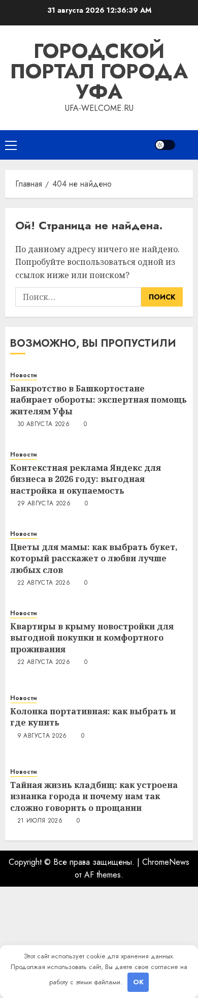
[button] (11, 144)
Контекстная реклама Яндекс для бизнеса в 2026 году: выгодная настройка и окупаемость (85, 479)
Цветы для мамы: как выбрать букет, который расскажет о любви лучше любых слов (94, 558)
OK (138, 982)
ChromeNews (165, 862)
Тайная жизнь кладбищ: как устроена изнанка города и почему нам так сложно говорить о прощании (94, 796)
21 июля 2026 (39, 821)
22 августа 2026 (43, 583)
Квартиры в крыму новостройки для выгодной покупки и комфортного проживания (92, 638)
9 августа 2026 (42, 736)
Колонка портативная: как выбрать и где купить (93, 717)
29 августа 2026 (44, 504)
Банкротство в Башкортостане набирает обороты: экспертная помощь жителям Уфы (98, 400)
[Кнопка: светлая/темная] (165, 145)
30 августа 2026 (43, 424)
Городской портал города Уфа (99, 71)
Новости (23, 375)
